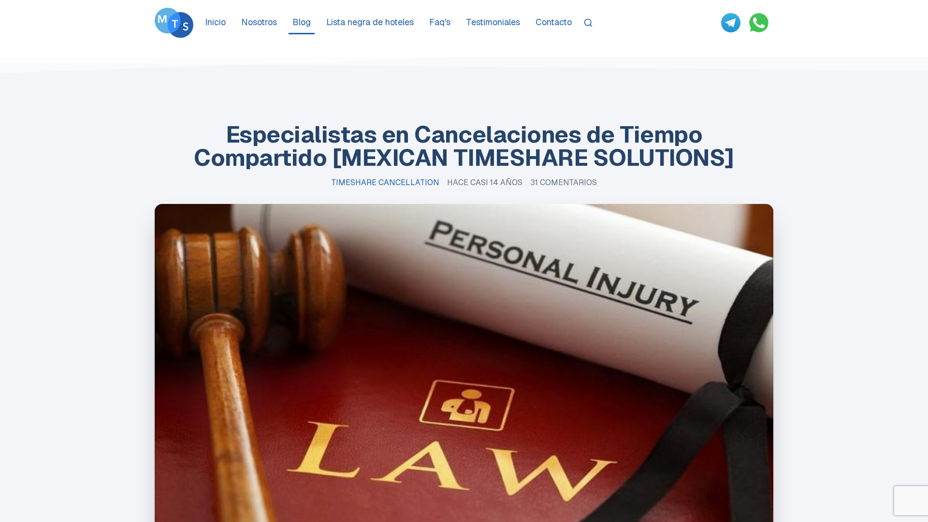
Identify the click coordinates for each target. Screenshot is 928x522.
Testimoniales (493, 22)
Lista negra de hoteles (370, 22)
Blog (301, 22)
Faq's (439, 22)
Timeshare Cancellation (385, 182)
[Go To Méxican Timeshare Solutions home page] (174, 23)
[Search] (588, 22)
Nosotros (259, 22)
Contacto (554, 22)
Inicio (215, 22)
